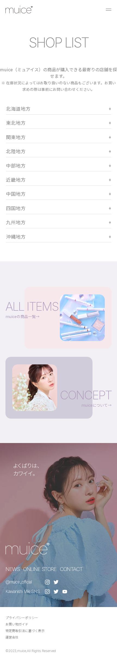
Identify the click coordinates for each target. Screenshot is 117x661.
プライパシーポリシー (21, 617)
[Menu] (108, 9)
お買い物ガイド (16, 624)
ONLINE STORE (39, 569)
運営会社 (12, 637)
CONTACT (71, 569)
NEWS (12, 569)
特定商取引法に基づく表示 (25, 630)
